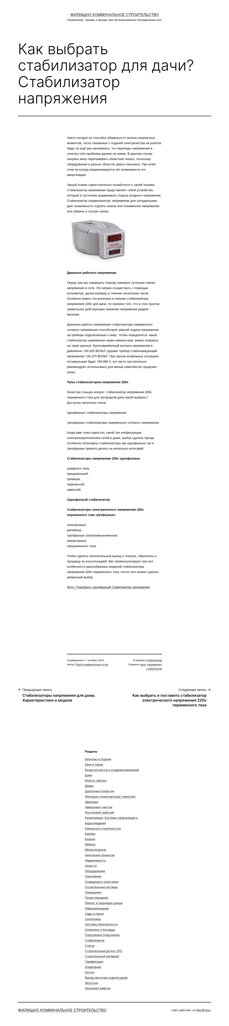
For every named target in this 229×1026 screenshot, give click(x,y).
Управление (93, 967)
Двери (89, 785)
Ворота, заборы (96, 780)
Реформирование (97, 908)
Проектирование (96, 897)
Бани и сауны (94, 764)
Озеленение (93, 876)
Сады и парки (94, 913)
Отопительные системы (101, 887)
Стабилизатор (154, 660)
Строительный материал (102, 956)
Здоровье (91, 801)
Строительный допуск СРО (103, 951)
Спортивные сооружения (102, 935)
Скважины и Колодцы (100, 929)
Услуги (89, 972)
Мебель (90, 844)
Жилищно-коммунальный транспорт (110, 796)
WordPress (203, 1010)
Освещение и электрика (101, 881)
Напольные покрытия (100, 855)
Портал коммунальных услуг (91, 664)
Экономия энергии (98, 988)
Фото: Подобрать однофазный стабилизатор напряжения (108, 587)
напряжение (154, 664)
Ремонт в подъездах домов (103, 903)
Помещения (93, 892)
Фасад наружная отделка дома (106, 977)
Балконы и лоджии (98, 759)
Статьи (90, 945)
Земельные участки (98, 807)
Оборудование (95, 871)
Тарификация (94, 961)
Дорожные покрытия (99, 791)
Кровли (90, 839)
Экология (91, 983)
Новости (91, 865)
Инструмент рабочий (99, 812)
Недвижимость (95, 860)
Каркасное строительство (103, 828)
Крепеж (90, 833)
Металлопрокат (96, 849)
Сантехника (93, 919)
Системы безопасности (101, 924)
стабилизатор (154, 668)
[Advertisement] (114, 616)
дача (143, 664)
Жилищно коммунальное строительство (114, 14)
